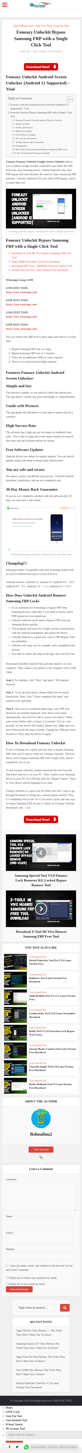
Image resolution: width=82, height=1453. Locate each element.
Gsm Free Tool (43, 25)
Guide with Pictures (24, 127)
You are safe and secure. (26, 138)
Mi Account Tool (15, 1428)
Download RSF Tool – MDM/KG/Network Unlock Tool (42, 265)
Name (10, 1216)
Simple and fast (22, 124)
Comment (11, 1179)
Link (27, 807)
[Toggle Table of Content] (68, 99)
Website (10, 1249)
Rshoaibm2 (57, 51)
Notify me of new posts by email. (27, 1284)
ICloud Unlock (14, 1424)
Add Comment (39, 51)
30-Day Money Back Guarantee (30, 142)
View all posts (41, 1149)
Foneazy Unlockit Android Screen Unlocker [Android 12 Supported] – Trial (39, 106)
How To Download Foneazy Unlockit (33, 153)
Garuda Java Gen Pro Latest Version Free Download (40, 270)
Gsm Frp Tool (61, 25)
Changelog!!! (21, 146)
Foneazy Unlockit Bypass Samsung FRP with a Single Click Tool (41, 114)
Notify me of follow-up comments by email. (33, 1277)
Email (10, 1232)
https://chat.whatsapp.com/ (21, 292)
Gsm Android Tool (23, 25)
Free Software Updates (25, 135)
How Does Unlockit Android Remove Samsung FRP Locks (41, 149)
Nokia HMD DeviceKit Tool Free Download (36, 261)
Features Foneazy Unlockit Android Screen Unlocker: (39, 120)
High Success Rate (24, 131)
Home (9, 1407)
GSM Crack (13, 1411)
